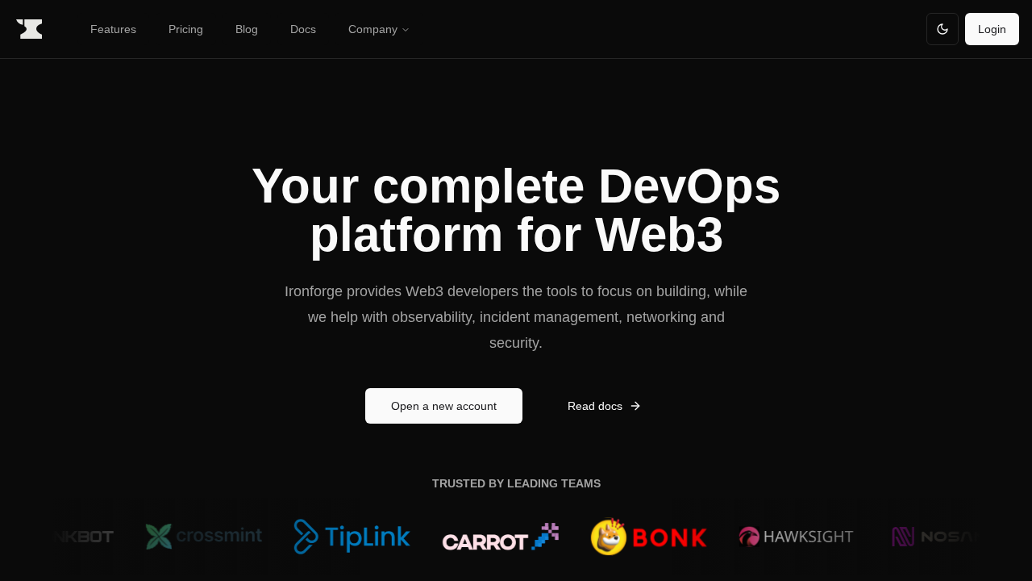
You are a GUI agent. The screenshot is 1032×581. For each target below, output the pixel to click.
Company (372, 29)
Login (992, 29)
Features (113, 29)
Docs (303, 29)
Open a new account (444, 405)
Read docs (595, 405)
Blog (246, 29)
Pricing (186, 29)
